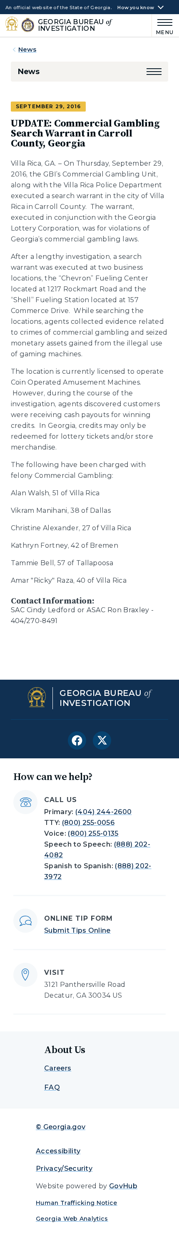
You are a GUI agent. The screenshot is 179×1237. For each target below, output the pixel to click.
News (27, 49)
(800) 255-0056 (88, 823)
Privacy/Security (64, 1168)
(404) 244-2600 (103, 812)
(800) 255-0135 (93, 833)
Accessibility (58, 1151)
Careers (57, 1068)
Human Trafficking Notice (76, 1203)
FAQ (52, 1087)
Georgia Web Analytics (72, 1218)
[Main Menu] (163, 25)
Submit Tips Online (77, 930)
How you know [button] (135, 7)
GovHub (123, 1186)
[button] (154, 72)
